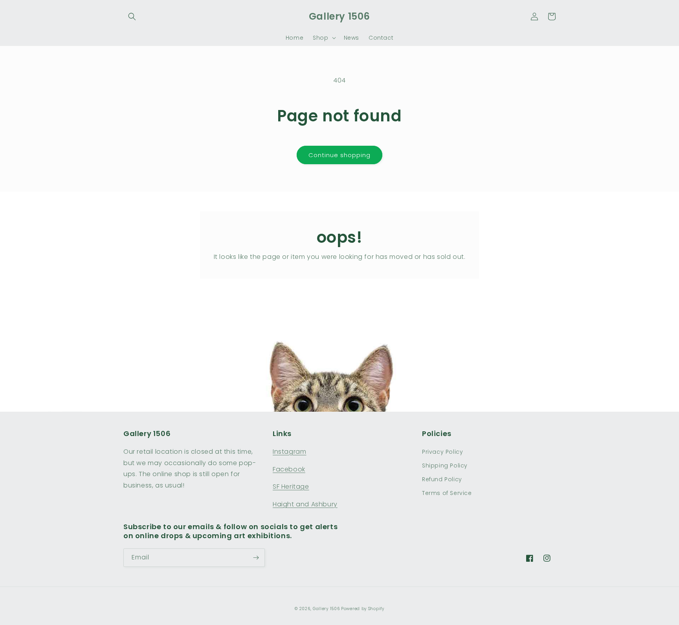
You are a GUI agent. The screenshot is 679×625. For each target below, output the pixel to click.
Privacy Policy (442, 452)
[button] (132, 16)
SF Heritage (291, 486)
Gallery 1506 (326, 609)
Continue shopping (339, 155)
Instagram (289, 451)
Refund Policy (442, 479)
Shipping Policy (445, 465)
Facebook (289, 469)
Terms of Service (447, 493)
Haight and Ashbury (305, 504)
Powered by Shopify (362, 609)
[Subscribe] (255, 557)
